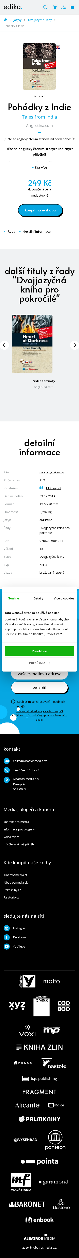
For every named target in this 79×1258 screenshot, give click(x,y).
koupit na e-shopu (40, 209)
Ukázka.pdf (53, 488)
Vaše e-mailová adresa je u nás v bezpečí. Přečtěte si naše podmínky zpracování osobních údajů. (39, 715)
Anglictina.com (39, 125)
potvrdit (40, 687)
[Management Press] (52, 1030)
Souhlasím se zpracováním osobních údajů (41, 704)
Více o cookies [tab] (64, 598)
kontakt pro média (16, 822)
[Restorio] (61, 1204)
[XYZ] (17, 1006)
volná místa (11, 837)
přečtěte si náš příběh (19, 844)
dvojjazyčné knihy (52, 472)
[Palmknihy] (39, 1119)
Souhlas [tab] (14, 598)
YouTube (19, 946)
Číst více (41, 167)
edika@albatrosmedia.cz (30, 761)
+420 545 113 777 (26, 770)
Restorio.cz (11, 897)
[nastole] (53, 1063)
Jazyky (17, 20)
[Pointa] (39, 1161)
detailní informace (37, 231)
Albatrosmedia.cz (16, 875)
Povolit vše (39, 651)
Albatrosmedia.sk (16, 882)
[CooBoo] (64, 1006)
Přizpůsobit (37, 663)
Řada (11, 231)
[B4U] (39, 1078)
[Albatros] (27, 981)
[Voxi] (27, 1030)
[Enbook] (39, 1220)
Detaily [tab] (38, 598)
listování (39, 96)
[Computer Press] (41, 1006)
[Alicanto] (27, 1105)
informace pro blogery (19, 829)
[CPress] (23, 1063)
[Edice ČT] (56, 1105)
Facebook (19, 937)
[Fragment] (40, 1092)
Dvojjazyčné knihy (40, 20)
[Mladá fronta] (21, 1182)
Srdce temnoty (44, 381)
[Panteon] (55, 1140)
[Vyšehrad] (25, 1140)
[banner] (13, 7)
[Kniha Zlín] (39, 1047)
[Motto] (52, 981)
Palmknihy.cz (12, 890)
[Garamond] (53, 1182)
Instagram (20, 928)
